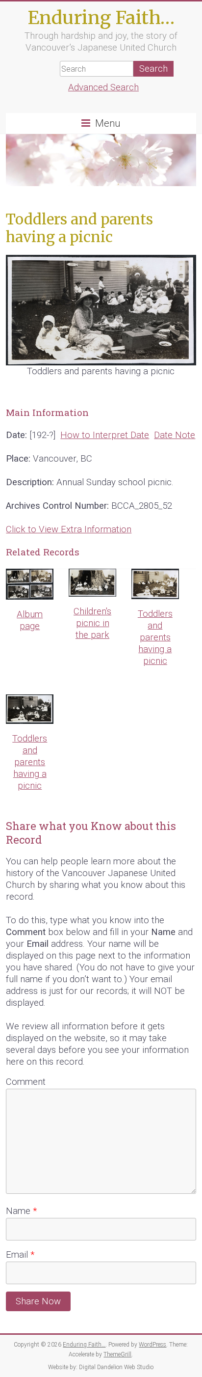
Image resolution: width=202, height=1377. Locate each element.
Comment (26, 1081)
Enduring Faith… (101, 17)
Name (21, 1211)
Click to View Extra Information (68, 529)
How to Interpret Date (104, 435)
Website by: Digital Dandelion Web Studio (100, 1367)
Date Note (174, 435)
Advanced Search (103, 87)
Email (20, 1254)
